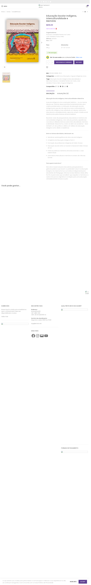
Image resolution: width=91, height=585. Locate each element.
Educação (66, 76)
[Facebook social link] (39, 2)
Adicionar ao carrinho (64, 62)
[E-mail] (42, 336)
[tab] (50, 93)
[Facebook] (33, 336)
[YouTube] (46, 336)
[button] (3, 81)
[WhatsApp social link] (48, 2)
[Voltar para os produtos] (85, 12)
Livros (8, 12)
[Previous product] (83, 12)
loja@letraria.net (36, 323)
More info (73, 581)
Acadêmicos (16, 12)
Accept (82, 582)
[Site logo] (45, 6)
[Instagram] (37, 336)
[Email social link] (44, 2)
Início (3, 12)
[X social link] (41, 2)
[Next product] (87, 12)
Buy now (79, 62)
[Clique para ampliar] (5, 144)
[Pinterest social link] (46, 2)
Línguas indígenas (76, 76)
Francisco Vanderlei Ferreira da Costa (64, 81)
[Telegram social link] (50, 2)
